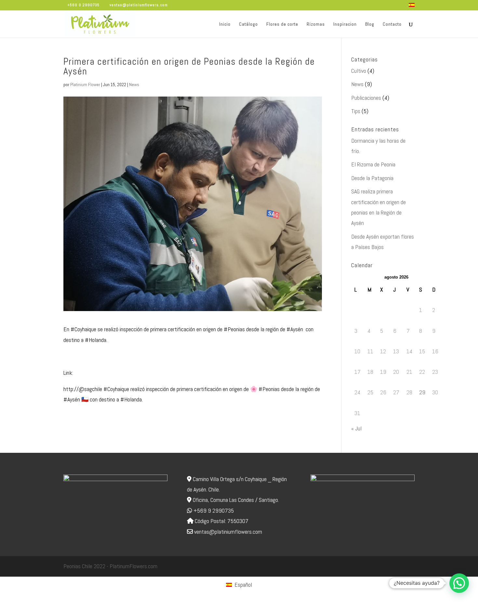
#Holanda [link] (95, 340)
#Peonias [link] (234, 329)
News (134, 84)
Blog (369, 24)
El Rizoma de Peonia (373, 164)
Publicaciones (366, 97)
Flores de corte (282, 24)
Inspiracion (345, 24)
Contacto (392, 24)
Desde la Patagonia (372, 178)
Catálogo (248, 24)
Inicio (225, 24)
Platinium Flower (85, 84)
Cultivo (358, 70)
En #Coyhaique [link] (79, 329)
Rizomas (316, 24)
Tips (355, 111)
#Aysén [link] (294, 329)
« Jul (356, 428)
